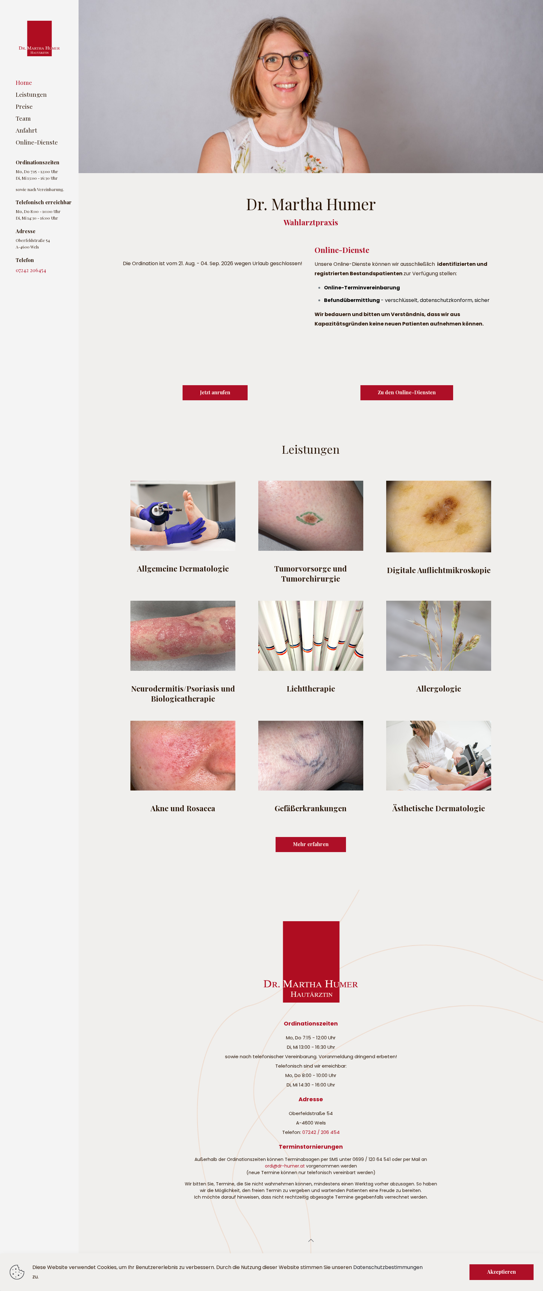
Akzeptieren (501, 1271)
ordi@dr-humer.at (285, 1166)
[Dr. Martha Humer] (39, 38)
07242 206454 (31, 270)
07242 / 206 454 (321, 1132)
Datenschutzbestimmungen (388, 1267)
